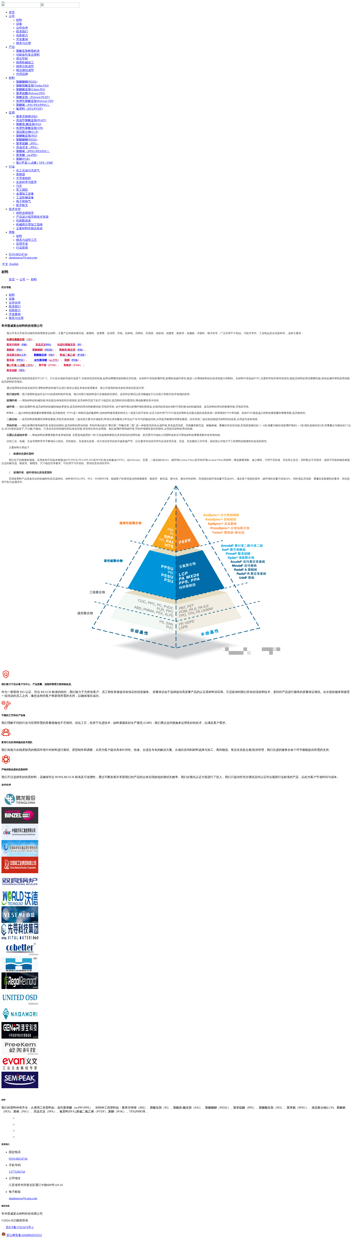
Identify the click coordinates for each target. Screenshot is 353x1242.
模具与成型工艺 (26, 239)
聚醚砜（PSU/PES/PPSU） (33, 104)
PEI (51, 355)
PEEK (48, 349)
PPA (48, 344)
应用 (12, 112)
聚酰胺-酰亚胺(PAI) (28, 124)
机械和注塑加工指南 (29, 224)
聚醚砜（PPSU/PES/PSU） (33, 151)
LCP (23, 355)
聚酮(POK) (23, 158)
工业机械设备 (25, 197)
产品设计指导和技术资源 (32, 216)
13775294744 (17, 1171)
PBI (24, 344)
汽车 (19, 185)
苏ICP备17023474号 (18, 1227)
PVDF (81, 355)
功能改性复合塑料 (28, 54)
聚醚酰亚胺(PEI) (26, 135)
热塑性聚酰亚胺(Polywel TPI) (34, 101)
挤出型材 (22, 58)
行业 (12, 166)
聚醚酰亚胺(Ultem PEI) (30, 89)
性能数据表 (23, 220)
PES (19, 349)
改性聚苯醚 (40, 360)
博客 (12, 232)
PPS (21, 370)
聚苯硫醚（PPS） (27, 143)
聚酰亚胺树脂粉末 (28, 50)
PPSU (20, 360)
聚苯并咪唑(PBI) (26, 116)
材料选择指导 (25, 212)
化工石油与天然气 (28, 170)
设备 (19, 23)
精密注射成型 (25, 66)
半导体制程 (23, 178)
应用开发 (22, 243)
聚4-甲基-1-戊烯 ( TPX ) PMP (34, 162)
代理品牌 (22, 74)
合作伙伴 (22, 27)
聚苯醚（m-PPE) (26, 155)
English (13, 264)
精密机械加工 (25, 62)
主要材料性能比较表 (29, 228)
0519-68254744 (18, 254)
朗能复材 (61, 1093)
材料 (19, 19)
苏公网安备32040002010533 (24, 1235)
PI (79, 344)
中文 (4, 264)
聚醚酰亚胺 (40, 355)
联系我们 (22, 31)
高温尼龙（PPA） (27, 147)
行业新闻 (22, 247)
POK (75, 360)
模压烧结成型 (25, 70)
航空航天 (22, 205)
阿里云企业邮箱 (23, 1093)
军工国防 (22, 189)
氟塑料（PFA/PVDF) (29, 108)
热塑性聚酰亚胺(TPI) (29, 128)
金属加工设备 (25, 193)
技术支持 (15, 209)
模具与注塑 (23, 43)
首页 (12, 12)
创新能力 (22, 35)
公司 (12, 16)
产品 (12, 47)
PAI (80, 349)
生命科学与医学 (26, 182)
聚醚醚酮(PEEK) (26, 81)
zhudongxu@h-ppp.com (23, 257)
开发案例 (22, 39)
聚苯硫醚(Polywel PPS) (30, 93)
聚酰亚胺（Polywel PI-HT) (33, 97)
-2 (32, 1227)
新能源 (20, 174)
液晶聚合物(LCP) (27, 131)
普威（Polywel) (43, 1093)
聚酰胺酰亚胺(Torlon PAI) (32, 85)
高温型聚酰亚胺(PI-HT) (31, 120)
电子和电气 (23, 201)
